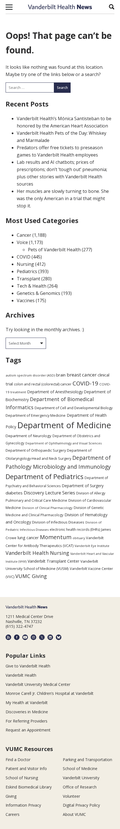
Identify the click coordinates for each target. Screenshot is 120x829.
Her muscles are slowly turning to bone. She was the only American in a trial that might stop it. (63, 198)
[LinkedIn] (50, 637)
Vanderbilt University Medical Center (38, 684)
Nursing (25, 264)
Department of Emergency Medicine (36, 415)
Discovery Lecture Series (49, 493)
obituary (79, 538)
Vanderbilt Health (21, 675)
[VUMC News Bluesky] (58, 637)
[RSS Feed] (8, 637)
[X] (42, 637)
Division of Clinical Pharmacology (47, 508)
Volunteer (71, 796)
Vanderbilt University (81, 777)
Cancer (24, 235)
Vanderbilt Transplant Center (53, 561)
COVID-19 (85, 383)
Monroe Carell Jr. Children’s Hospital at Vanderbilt (49, 693)
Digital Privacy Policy (81, 805)
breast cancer (82, 374)
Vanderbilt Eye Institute (92, 546)
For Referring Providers (26, 721)
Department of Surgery (83, 485)
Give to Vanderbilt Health (28, 666)
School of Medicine (80, 768)
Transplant (28, 279)
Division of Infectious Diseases (58, 522)
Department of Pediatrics (44, 476)
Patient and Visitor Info (26, 768)
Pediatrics (27, 271)
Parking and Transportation (87, 759)
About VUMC (74, 814)
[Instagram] (33, 637)
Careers (13, 814)
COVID (23, 257)
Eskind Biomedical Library (29, 787)
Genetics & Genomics (38, 293)
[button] (9, 7)
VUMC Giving (31, 575)
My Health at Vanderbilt (27, 702)
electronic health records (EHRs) (75, 529)
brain (61, 375)
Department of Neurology (28, 435)
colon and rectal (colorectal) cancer (42, 384)
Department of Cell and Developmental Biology (73, 407)
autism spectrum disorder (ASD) (30, 375)
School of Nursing (22, 777)
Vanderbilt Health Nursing (37, 552)
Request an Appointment (28, 730)
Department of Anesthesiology (55, 391)
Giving (11, 796)
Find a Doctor (18, 759)
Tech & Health (31, 286)
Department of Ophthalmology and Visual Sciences (63, 443)
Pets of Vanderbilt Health (54, 250)
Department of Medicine (64, 425)
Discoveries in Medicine (27, 711)
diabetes (14, 493)
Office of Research (80, 787)
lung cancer (28, 537)
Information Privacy (23, 805)
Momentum (55, 537)
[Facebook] (17, 637)
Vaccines (26, 300)
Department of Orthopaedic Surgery (36, 450)
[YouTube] (25, 637)
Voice (22, 242)
